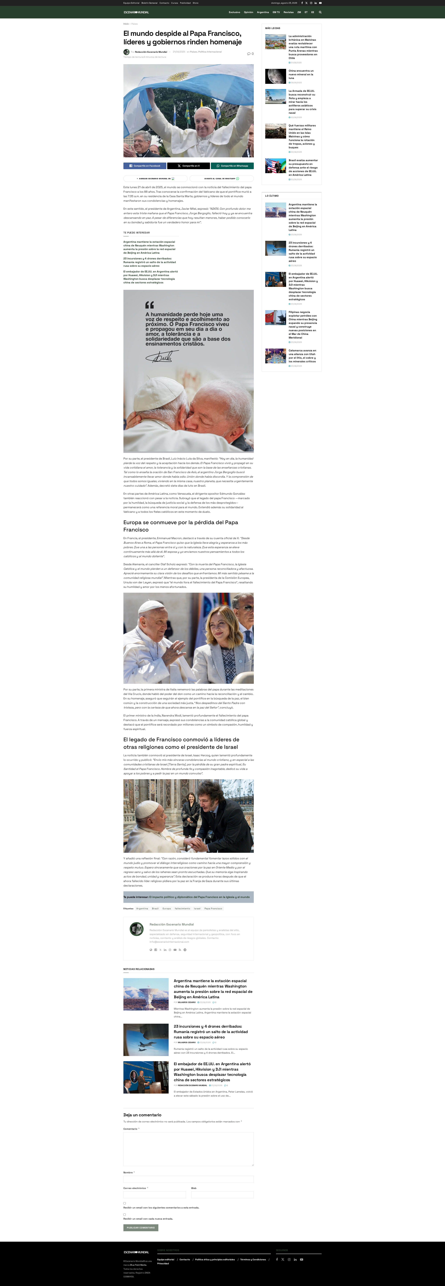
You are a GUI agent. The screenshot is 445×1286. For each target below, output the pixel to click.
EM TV (276, 12)
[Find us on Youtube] (320, 3)
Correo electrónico (135, 1188)
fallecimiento (182, 908)
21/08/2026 (296, 62)
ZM (299, 12)
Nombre (129, 1172)
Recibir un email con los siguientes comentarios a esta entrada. (161, 1207)
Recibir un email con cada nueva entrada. (148, 1218)
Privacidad (163, 1263)
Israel (197, 908)
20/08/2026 (296, 117)
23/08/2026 (205, 1002)
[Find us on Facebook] (302, 3)
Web (193, 1188)
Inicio (126, 23)
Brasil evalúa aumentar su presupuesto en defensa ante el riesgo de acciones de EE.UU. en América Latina (303, 167)
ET (306, 12)
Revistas (289, 12)
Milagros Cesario (187, 1002)
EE (312, 12)
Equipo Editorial (131, 3)
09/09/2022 (296, 82)
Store (195, 3)
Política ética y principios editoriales (215, 1259)
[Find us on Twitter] (306, 3)
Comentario (131, 1128)
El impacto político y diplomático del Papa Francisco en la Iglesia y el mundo (199, 897)
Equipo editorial (165, 1259)
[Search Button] (320, 12)
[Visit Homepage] (136, 12)
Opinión (248, 12)
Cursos (174, 3)
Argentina (263, 12)
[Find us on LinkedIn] (316, 3)
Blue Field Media (138, 1265)
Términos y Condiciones (253, 1259)
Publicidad (185, 3)
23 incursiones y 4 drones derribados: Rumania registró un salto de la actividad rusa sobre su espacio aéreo (149, 262)
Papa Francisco (213, 908)
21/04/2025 (179, 51)
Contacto (164, 3)
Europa (167, 908)
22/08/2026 (296, 152)
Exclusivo (234, 12)
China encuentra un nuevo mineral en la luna (301, 74)
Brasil (155, 908)
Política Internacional (210, 51)
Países (134, 23)
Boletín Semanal (149, 3)
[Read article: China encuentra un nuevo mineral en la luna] (275, 76)
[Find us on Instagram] (311, 3)
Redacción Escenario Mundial (151, 51)
